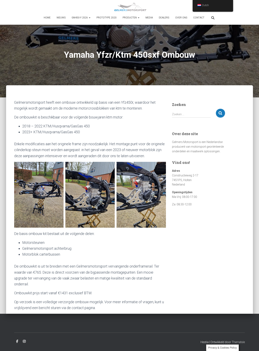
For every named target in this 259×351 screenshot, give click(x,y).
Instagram (24, 341)
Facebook (17, 341)
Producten (130, 17)
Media (149, 17)
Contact (198, 17)
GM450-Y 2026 (80, 17)
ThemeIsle (238, 342)
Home (47, 17)
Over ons (181, 17)
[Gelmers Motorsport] (129, 7)
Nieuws (61, 17)
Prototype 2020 (107, 17)
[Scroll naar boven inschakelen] (251, 343)
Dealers (164, 17)
